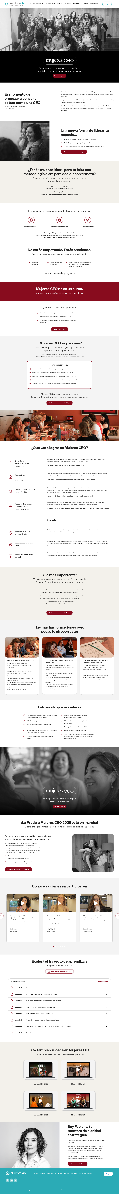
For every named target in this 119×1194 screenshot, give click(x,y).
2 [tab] (55, 946)
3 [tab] (58, 946)
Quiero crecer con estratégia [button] (74, 152)
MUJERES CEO (78, 4)
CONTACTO (94, 4)
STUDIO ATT (33, 1190)
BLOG (86, 4)
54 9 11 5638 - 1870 (73, 1190)
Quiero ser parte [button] (59, 76)
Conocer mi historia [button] (78, 1164)
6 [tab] (64, 946)
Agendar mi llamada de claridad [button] (18, 869)
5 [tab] (62, 946)
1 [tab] (53, 946)
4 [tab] (60, 946)
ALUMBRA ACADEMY (63, 4)
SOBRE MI (39, 4)
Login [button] (107, 4)
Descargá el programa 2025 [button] (61, 971)
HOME (32, 4)
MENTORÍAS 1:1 (50, 4)
